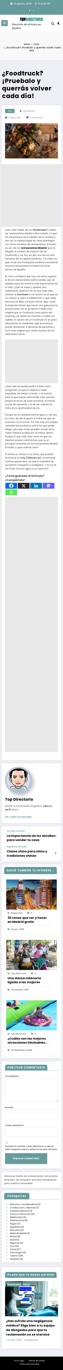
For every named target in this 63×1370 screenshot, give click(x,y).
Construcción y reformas (23, 1207)
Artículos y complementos (23, 1204)
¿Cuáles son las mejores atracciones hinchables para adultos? (27, 1041)
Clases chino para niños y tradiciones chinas (27, 853)
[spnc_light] (59, 24)
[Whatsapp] (11, 492)
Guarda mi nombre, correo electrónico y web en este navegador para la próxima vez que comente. (31, 1148)
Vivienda (14, 1259)
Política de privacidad (29, 1364)
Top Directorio (29, 111)
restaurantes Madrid (34, 248)
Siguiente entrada (17, 847)
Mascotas (15, 1230)
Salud (13, 1249)
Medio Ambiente (18, 1233)
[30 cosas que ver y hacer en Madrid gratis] (31, 894)
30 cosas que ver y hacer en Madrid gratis (27, 920)
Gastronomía (17, 1220)
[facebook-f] (29, 10)
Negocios (15, 1243)
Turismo (14, 1255)
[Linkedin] (36, 486)
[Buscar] (52, 23)
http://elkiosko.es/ (30, 457)
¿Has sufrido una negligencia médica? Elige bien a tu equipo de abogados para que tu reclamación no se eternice (30, 1328)
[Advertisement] (31, 195)
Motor (13, 1239)
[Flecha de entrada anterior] (55, 836)
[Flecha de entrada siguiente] (55, 853)
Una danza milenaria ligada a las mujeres (24, 980)
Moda (13, 1236)
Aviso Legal (19, 1360)
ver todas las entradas (18, 817)
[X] (24, 486)
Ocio (10, 111)
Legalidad (15, 1226)
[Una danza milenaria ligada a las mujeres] (31, 954)
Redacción (17, 913)
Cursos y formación (20, 1214)
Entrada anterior (16, 831)
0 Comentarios (36, 117)
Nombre (9, 1107)
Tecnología (16, 1252)
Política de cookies (37, 1360)
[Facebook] (11, 486)
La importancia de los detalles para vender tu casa (31, 838)
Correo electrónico (14, 1125)
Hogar (13, 1223)
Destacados (16, 1217)
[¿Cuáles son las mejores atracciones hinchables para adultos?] (31, 1015)
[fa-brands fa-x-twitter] (33, 10)
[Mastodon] (48, 486)
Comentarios (12, 1076)
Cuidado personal (19, 1210)
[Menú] (4, 23)
